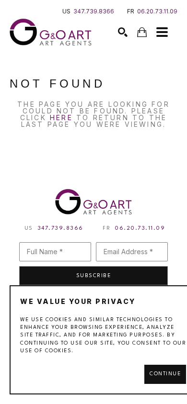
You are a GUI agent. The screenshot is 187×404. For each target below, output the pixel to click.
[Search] (123, 32)
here (61, 117)
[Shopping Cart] (142, 32)
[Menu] (162, 32)
